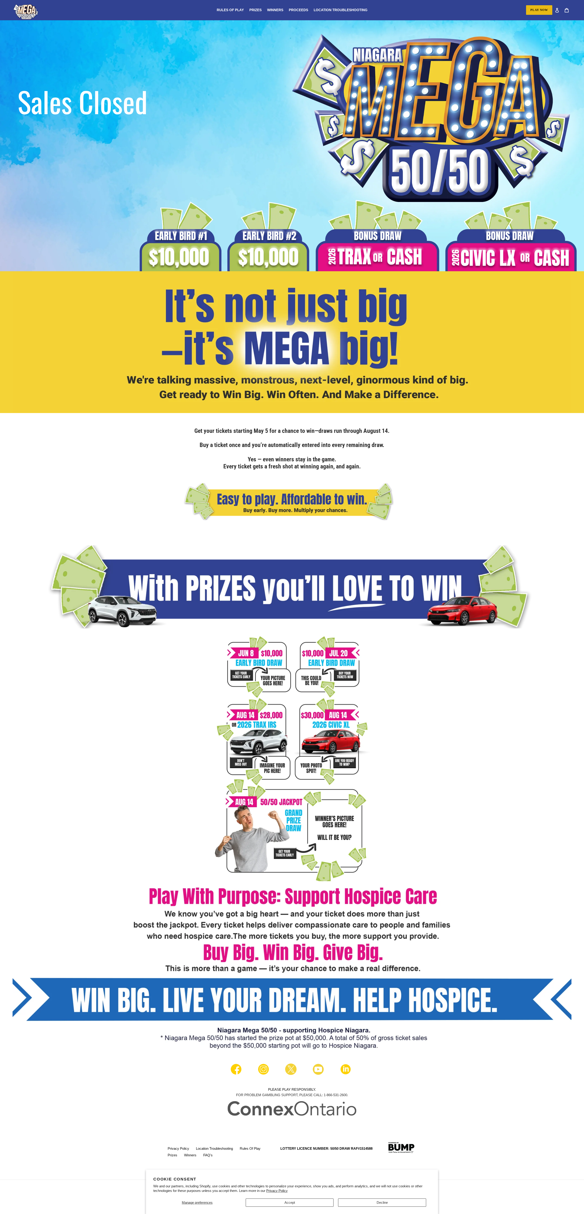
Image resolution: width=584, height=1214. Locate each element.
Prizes (172, 1155)
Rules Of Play (250, 1148)
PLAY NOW (539, 10)
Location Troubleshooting (214, 1148)
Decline (382, 1202)
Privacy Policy (277, 1191)
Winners (190, 1155)
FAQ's (208, 1155)
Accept (289, 1202)
